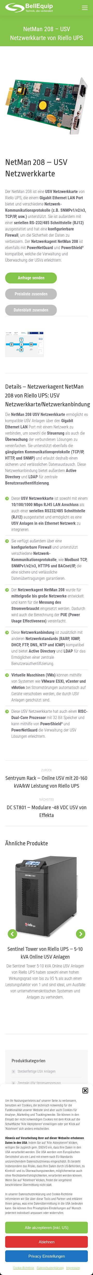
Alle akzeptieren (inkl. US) (46, 1227)
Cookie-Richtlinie (23, 1268)
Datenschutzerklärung (50, 1268)
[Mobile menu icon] (85, 8)
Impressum (73, 1268)
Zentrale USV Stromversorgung (39, 1083)
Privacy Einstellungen (46, 1256)
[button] (85, 1090)
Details (46, 897)
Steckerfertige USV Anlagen (37, 1071)
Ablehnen (47, 1242)
